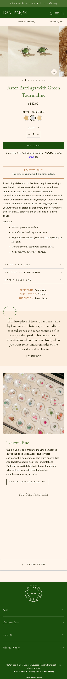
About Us (8, 635)
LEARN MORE (33, 356)
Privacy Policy (35, 671)
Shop (5, 610)
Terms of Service (20, 671)
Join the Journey (11, 647)
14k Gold (39, 118)
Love (37, 298)
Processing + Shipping (22, 272)
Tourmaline (41, 290)
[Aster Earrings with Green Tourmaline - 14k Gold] (13, 545)
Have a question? (18, 279)
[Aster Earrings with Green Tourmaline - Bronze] (5, 545)
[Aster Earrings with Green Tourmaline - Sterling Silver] (9, 545)
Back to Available (36, 564)
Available (29, 21)
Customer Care (11, 622)
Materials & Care (18, 264)
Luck (44, 298)
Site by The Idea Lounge (33, 677)
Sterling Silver (32, 118)
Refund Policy (48, 671)
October (42, 294)
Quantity (33, 127)
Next (62, 21)
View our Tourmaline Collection (27, 481)
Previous (54, 21)
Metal (33, 112)
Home (20, 21)
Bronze (26, 118)
